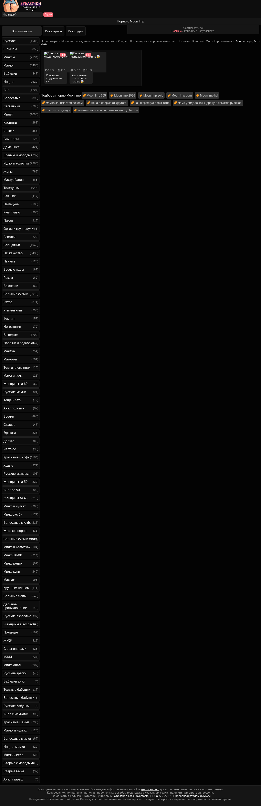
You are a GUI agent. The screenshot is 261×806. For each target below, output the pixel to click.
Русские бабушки (16, 706)
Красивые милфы (16, 457)
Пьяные (9, 261)
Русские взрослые (17, 616)
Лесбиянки (11, 106)
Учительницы (13, 310)
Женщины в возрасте (19, 624)
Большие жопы (15, 596)
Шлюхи (8, 130)
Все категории (22, 31)
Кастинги (10, 122)
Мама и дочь (12, 375)
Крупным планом (16, 588)
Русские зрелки (15, 673)
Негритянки (12, 326)
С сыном (10, 49)
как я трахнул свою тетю (152, 103)
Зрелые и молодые (17, 155)
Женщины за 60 (15, 384)
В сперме (10, 335)
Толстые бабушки (16, 689)
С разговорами (14, 648)
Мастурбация (13, 179)
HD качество (13, 253)
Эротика (9, 433)
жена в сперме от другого (108, 103)
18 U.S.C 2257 (161, 795)
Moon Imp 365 (96, 95)
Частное (9, 449)
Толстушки (11, 188)
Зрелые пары (13, 269)
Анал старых (13, 779)
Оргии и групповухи (18, 228)
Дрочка (8, 441)
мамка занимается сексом (64, 103)
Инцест (8, 81)
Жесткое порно (15, 531)
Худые (8, 465)
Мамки (8, 65)
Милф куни (11, 571)
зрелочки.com (150, 789)
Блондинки (11, 245)
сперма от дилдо (58, 110)
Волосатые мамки (17, 738)
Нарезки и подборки (18, 343)
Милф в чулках (14, 506)
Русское (9, 41)
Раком (8, 277)
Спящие (9, 196)
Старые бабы (13, 771)
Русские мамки (14, 392)
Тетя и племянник (16, 367)
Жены (8, 171)
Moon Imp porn (181, 95)
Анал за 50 (11, 490)
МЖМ (7, 657)
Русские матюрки (16, 473)
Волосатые (11, 98)
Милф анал (12, 665)
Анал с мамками (15, 714)
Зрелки (8, 416)
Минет (8, 114)
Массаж (9, 579)
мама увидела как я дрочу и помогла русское (209, 103)
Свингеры (11, 139)
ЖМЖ (7, 640)
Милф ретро (12, 563)
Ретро (7, 302)
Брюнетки (10, 286)
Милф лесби (12, 514)
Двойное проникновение (15, 606)
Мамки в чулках (15, 730)
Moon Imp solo (153, 95)
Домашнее (11, 147)
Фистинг (9, 318)
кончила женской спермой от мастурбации (108, 110)
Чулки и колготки (16, 163)
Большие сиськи (15, 294)
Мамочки (10, 359)
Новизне (176, 30)
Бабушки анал (14, 681)
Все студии (75, 31)
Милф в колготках (16, 547)
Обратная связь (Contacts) (131, 795)
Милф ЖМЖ (12, 555)
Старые (9, 424)
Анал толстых (13, 408)
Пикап (8, 220)
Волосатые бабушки (18, 697)
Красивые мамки (16, 722)
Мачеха (9, 351)
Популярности (206, 30)
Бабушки (10, 73)
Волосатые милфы (17, 522)
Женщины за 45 (15, 498)
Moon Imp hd (209, 95)
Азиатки (9, 237)
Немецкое (11, 204)
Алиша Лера (244, 41)
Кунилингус (12, 212)
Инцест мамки (14, 746)
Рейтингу (189, 30)
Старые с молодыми (19, 763)
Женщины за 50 (15, 482)
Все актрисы (53, 31)
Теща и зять (12, 400)
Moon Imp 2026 (124, 95)
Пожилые (10, 632)
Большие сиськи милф (20, 539)
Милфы (9, 57)
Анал (7, 90)
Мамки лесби (13, 755)
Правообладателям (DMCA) (192, 795)
